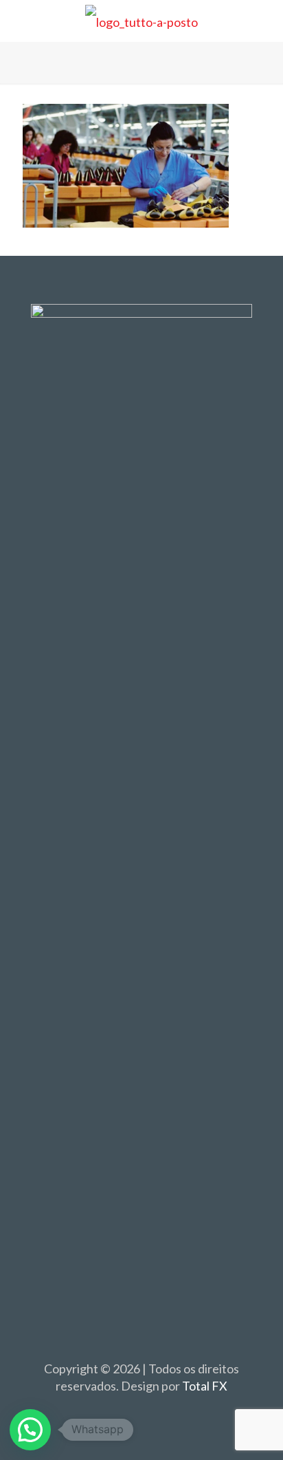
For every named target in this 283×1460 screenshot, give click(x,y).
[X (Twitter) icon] (142, 1410)
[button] (30, 1429)
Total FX (204, 1385)
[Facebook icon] (127, 1410)
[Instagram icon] (156, 1410)
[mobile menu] (264, 20)
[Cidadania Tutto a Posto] (141, 20)
